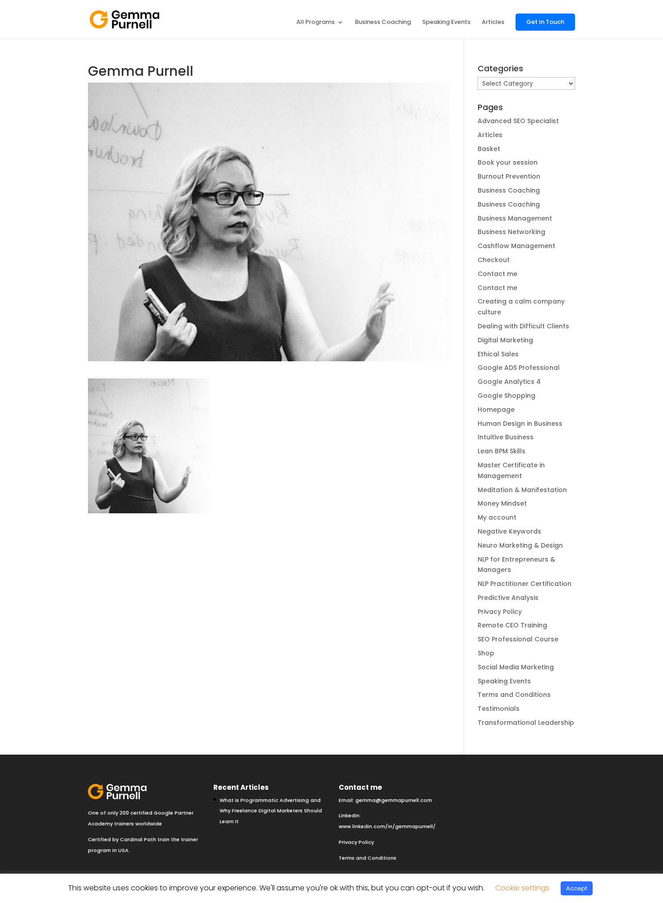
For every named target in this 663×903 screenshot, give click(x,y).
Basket (489, 148)
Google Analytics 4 (509, 381)
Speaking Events (446, 22)
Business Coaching (383, 22)
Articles (493, 22)
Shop (486, 653)
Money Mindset (502, 503)
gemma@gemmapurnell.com (393, 800)
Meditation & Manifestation (522, 489)
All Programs (315, 22)
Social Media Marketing (516, 667)
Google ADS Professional (519, 367)
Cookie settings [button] (522, 888)
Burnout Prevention (509, 176)
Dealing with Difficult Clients (523, 326)
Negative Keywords (509, 531)
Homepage (496, 409)
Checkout (494, 259)
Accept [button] (576, 888)
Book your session (508, 162)
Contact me (497, 273)
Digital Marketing (505, 340)
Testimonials (499, 708)
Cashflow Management (516, 245)
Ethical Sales (498, 354)
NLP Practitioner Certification (524, 583)
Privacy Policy (500, 611)
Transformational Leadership (526, 722)
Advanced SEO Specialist (518, 120)
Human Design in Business (520, 423)
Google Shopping (506, 395)
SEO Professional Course (518, 639)
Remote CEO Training (512, 625)
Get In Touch (545, 22)
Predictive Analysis (508, 597)
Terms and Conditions (514, 694)
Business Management (515, 218)
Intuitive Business (506, 437)
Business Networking (511, 231)
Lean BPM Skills (501, 451)
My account (497, 517)
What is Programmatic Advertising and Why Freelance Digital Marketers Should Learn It (271, 811)
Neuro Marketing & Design (520, 545)
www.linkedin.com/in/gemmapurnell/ (387, 826)
